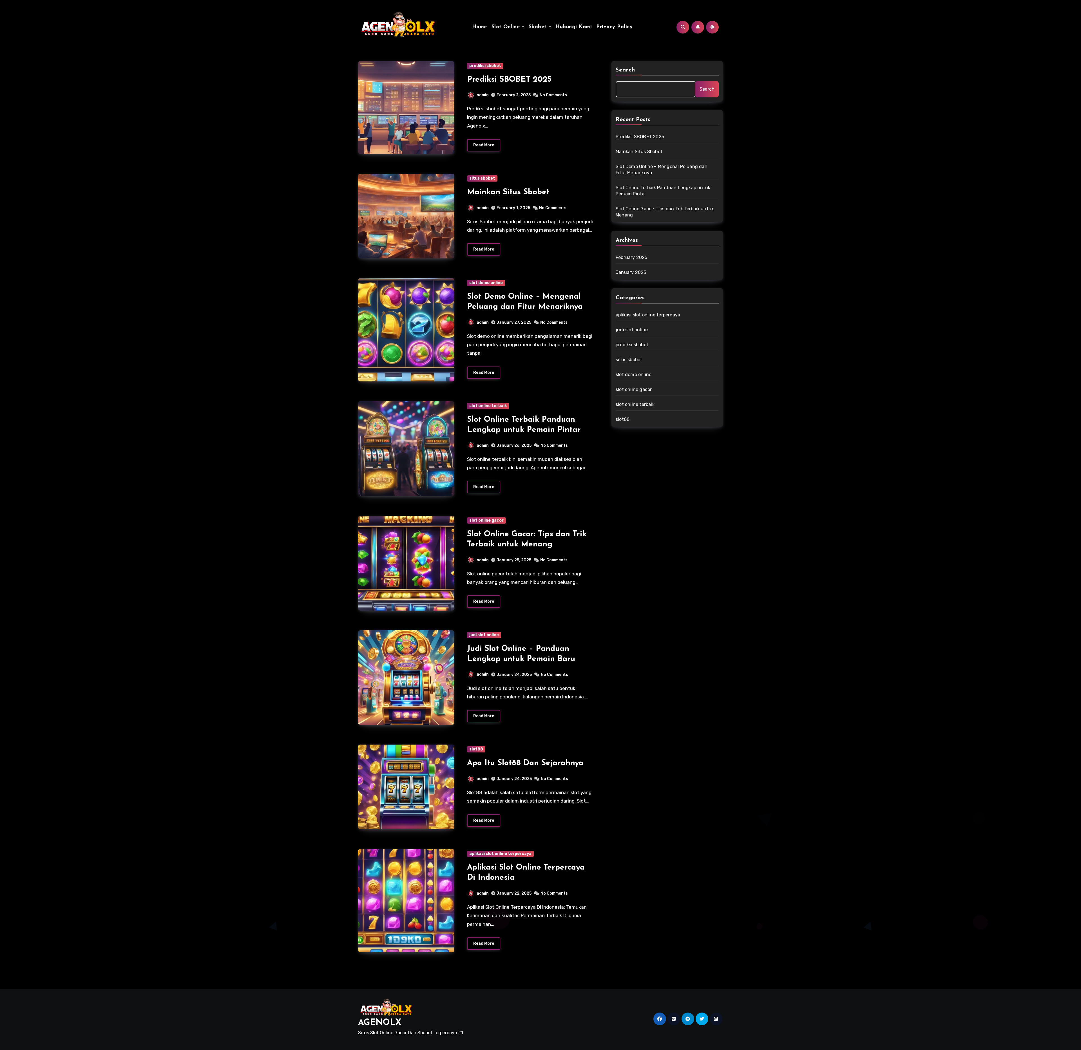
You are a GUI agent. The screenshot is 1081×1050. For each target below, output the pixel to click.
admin (483, 95)
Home (479, 27)
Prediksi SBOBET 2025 (509, 80)
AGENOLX (379, 1022)
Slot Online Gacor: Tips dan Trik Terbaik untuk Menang (665, 212)
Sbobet (539, 27)
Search (625, 70)
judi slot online (484, 635)
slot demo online (486, 282)
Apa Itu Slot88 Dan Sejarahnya (525, 763)
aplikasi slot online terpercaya (500, 853)
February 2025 (631, 257)
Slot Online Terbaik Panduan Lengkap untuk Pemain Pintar (663, 190)
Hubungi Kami (573, 27)
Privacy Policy (614, 27)
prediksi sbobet (485, 65)
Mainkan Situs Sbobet (508, 192)
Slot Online (507, 27)
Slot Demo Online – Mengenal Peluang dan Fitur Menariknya (661, 169)
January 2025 (631, 272)
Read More (483, 145)
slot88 (476, 749)
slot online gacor (486, 520)
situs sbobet (482, 178)
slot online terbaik (488, 405)
